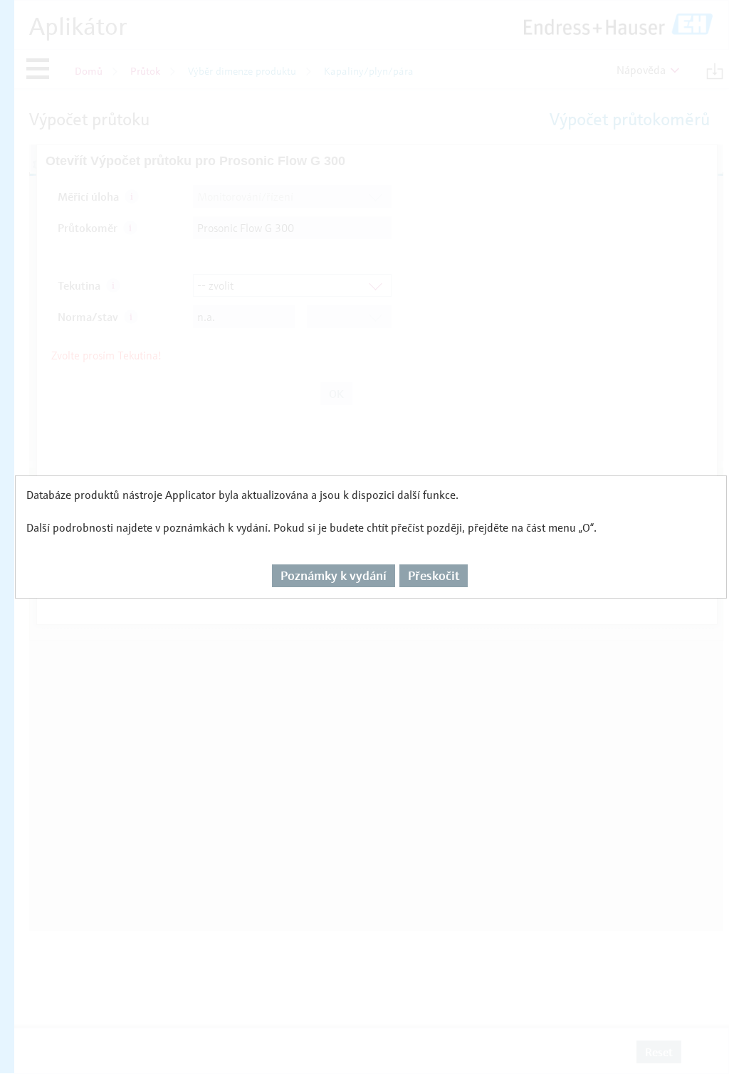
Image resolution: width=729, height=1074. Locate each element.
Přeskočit (433, 575)
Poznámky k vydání (333, 575)
